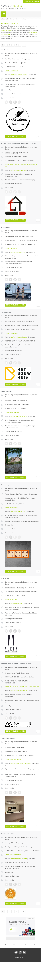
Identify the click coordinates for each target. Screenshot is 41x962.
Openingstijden (10, 525)
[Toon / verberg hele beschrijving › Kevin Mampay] (22, 421)
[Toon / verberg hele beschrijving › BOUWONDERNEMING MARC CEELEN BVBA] (22, 695)
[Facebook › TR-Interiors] (10, 279)
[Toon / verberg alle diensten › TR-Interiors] (22, 263)
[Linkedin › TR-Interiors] (15, 279)
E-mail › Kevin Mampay (12, 412)
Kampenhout (20, 236)
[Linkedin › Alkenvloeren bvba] (15, 884)
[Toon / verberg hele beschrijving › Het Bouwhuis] (22, 341)
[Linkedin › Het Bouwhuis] (15, 363)
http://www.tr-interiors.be (18, 252)
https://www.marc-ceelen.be (19, 690)
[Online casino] (20, 918)
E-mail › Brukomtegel (11, 507)
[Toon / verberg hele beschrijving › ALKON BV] (22, 608)
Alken (13, 843)
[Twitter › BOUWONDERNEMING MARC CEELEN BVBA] (6, 718)
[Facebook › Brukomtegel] (10, 537)
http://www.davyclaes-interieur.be (20, 763)
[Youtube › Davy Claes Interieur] (19, 792)
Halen (13, 747)
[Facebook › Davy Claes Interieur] (10, 792)
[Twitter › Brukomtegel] (6, 537)
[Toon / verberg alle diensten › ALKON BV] (22, 614)
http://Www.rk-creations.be (19, 75)
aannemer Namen (6, 30)
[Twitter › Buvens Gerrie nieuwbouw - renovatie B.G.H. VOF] (6, 192)
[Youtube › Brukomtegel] (19, 537)
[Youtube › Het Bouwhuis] (19, 363)
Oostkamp (20, 321)
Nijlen (14, 400)
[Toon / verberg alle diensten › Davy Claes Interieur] (22, 776)
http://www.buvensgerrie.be (19, 170)
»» (23, 45)
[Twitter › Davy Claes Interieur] (6, 792)
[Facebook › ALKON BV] (10, 631)
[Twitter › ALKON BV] (6, 631)
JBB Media (18, 957)
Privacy (24, 957)
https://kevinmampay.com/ (19, 416)
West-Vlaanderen (10, 59)
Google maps (27, 59)
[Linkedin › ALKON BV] (15, 631)
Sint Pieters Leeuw (22, 494)
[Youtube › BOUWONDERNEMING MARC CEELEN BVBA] (19, 718)
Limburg (7, 153)
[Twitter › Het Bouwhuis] (6, 363)
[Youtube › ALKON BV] (19, 631)
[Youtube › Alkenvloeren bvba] (19, 884)
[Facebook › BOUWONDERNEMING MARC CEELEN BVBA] (10, 718)
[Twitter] (16, 952)
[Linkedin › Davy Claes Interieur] (15, 792)
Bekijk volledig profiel (15, 136)
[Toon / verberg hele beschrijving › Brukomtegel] (22, 516)
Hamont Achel (15, 673)
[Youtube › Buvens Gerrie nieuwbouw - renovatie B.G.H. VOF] (19, 192)
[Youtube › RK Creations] (19, 102)
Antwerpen (8, 400)
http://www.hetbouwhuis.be (19, 337)
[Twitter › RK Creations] (6, 102)
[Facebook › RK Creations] (10, 102)
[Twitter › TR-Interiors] (6, 279)
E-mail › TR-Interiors (11, 248)
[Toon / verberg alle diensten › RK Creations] (22, 85)
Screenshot (32, 75)
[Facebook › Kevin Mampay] (10, 443)
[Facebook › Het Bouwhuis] (10, 363)
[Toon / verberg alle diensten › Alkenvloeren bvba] (22, 868)
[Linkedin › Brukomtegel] (15, 537)
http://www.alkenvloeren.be (19, 859)
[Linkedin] (24, 952)
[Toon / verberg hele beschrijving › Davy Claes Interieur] (22, 770)
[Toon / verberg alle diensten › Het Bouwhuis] (22, 346)
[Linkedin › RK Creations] (15, 102)
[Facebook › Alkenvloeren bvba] (10, 884)
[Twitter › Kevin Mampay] (6, 443)
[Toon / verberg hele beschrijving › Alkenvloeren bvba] (22, 863)
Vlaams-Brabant (10, 236)
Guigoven (14, 153)
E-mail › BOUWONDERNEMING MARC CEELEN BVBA (22, 686)
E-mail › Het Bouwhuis (11, 333)
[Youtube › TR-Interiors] (19, 279)
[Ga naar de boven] (38, 136)
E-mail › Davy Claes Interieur (13, 759)
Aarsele (19, 59)
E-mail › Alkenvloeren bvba (13, 855)
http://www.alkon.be (16, 603)
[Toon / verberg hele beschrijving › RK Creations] (22, 80)
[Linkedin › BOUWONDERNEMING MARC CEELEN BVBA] (15, 718)
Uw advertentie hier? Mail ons (20, 938)
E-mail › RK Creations (11, 71)
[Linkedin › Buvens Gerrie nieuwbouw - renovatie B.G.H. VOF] (15, 192)
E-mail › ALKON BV (11, 599)
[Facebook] (20, 952)
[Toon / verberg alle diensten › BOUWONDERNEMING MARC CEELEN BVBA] (22, 701)
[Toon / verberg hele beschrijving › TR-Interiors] (22, 257)
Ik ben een (31, 1)
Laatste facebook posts (13, 94)
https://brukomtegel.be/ (18, 511)
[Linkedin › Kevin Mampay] (15, 443)
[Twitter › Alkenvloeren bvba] (6, 884)
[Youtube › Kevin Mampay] (19, 443)
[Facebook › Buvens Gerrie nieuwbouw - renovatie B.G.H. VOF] (10, 192)
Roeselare (20, 588)
